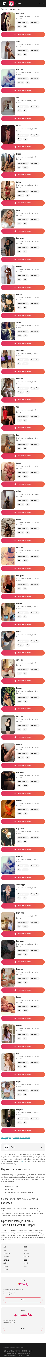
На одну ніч (20, 82)
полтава (6, 1269)
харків (25, 1247)
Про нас (27, 1356)
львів (5, 1263)
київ (5, 1247)
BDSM (19, 26)
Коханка (25, 167)
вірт (23, 1161)
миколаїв (26, 1263)
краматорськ (7, 1253)
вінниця (6, 1266)
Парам (19, 139)
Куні (19, 251)
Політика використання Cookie (23, 1351)
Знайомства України (6, 1138)
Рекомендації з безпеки (10, 1356)
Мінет (19, 54)
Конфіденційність (9, 1351)
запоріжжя (26, 1253)
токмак (25, 1260)
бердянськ (26, 1256)
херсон (25, 1266)
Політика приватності (10, 1353)
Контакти (20, 1356)
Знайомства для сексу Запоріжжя (21, 1138)
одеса (5, 1250)
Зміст (13, 1147)
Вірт (25, 26)
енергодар (6, 1260)
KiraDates (18, 4)
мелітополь (6, 1256)
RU (39, 3)
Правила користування (23, 1353)
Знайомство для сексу (22, 22)
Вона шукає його (34, 22)
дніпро (25, 1250)
